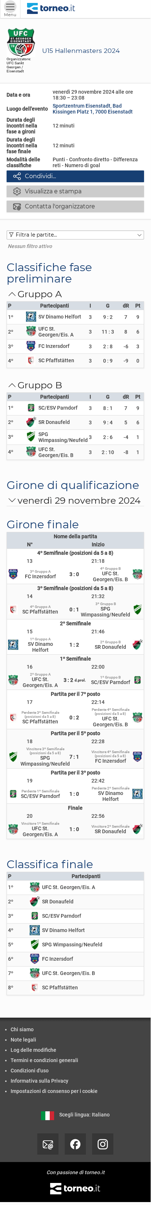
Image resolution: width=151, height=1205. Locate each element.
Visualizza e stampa (47, 191)
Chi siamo (22, 1029)
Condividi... (34, 176)
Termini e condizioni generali (44, 1060)
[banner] (51, 9)
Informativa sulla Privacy (39, 1081)
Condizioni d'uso (30, 1070)
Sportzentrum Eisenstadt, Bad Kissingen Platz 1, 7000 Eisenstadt (93, 109)
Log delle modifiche (33, 1050)
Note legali (23, 1040)
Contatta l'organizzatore (54, 206)
